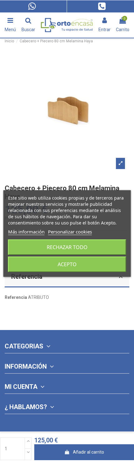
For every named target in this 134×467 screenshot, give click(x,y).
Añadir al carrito (88, 452)
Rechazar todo (67, 247)
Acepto (67, 264)
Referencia (26, 276)
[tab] (67, 277)
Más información (26, 232)
